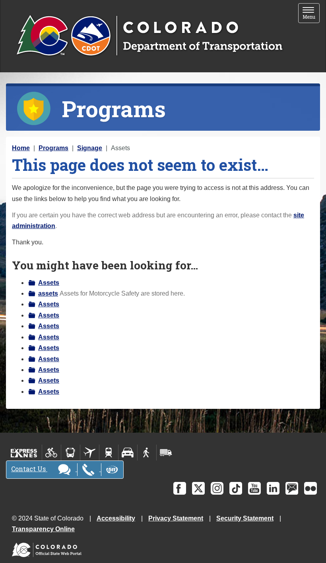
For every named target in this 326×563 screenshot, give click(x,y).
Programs (53, 148)
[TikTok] (235, 488)
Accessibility (116, 518)
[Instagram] (217, 488)
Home (21, 148)
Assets (48, 282)
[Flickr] (310, 488)
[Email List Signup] (291, 488)
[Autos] (128, 452)
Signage (89, 148)
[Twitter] (198, 488)
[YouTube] (254, 488)
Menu (311, 14)
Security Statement (245, 518)
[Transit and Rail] (70, 452)
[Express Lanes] (24, 452)
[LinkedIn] (273, 488)
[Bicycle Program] (51, 452)
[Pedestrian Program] (147, 452)
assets (48, 293)
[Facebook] (179, 488)
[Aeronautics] (89, 452)
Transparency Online (43, 529)
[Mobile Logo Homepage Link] (149, 36)
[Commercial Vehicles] (165, 452)
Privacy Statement (175, 518)
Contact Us (29, 468)
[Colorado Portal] (48, 548)
